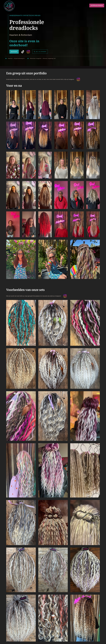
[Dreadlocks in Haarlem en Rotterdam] (9, 6)
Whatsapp (14, 51)
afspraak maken (97, 5)
